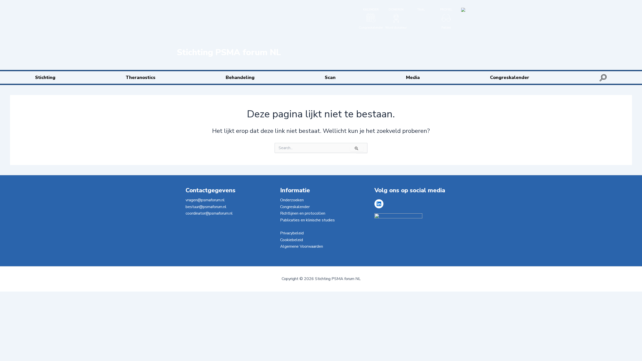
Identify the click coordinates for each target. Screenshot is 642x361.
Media (413, 77)
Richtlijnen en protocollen (302, 213)
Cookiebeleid (291, 240)
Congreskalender (509, 77)
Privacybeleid (292, 233)
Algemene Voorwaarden (301, 246)
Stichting (45, 77)
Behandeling (240, 77)
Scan (330, 77)
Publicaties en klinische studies (307, 220)
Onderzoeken (292, 200)
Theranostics (140, 77)
